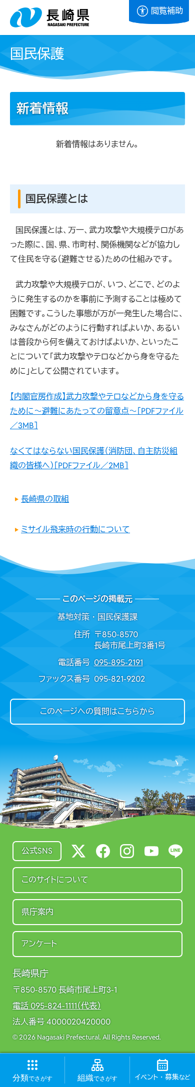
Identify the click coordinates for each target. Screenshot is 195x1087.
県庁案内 (38, 912)
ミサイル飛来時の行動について (75, 529)
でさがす (32, 1078)
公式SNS (37, 851)
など (162, 1077)
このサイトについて (55, 880)
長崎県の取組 (45, 499)
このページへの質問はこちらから (97, 711)
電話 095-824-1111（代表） (56, 1006)
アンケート (39, 944)
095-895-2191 (118, 662)
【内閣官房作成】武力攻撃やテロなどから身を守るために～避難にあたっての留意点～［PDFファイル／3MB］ (97, 411)
